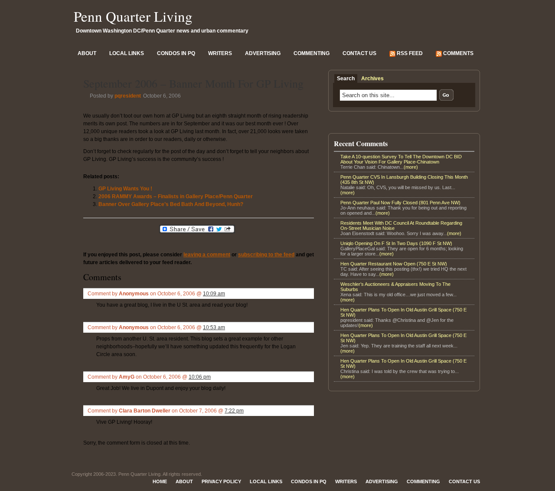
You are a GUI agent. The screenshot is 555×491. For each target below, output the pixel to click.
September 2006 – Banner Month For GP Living (193, 83)
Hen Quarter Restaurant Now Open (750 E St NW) (393, 263)
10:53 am (214, 327)
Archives (372, 78)
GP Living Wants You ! (125, 189)
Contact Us (359, 53)
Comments (457, 53)
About (87, 53)
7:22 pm (234, 411)
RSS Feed (409, 53)
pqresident (127, 96)
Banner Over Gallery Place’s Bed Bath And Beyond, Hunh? (170, 204)
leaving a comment (206, 255)
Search (346, 78)
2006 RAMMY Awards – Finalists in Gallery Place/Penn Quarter (175, 196)
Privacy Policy (221, 481)
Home (160, 481)
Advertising (263, 53)
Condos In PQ (176, 53)
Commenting (312, 53)
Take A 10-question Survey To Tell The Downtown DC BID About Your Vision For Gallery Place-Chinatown (401, 159)
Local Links (126, 53)
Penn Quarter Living (133, 16)
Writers (220, 53)
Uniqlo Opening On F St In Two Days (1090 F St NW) (396, 243)
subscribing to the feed (266, 255)
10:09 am (214, 294)
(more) (411, 167)
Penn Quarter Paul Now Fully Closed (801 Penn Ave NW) (400, 202)
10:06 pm (200, 377)
